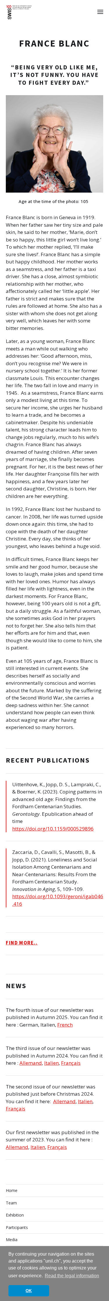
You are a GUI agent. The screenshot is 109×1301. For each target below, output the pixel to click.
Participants (17, 1227)
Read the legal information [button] (72, 1275)
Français (71, 1063)
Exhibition (15, 1215)
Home (11, 1190)
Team (11, 1203)
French (65, 1024)
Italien (51, 1063)
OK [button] (29, 1290)
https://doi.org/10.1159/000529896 (53, 828)
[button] (100, 11)
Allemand (30, 1063)
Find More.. (22, 943)
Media (11, 1239)
